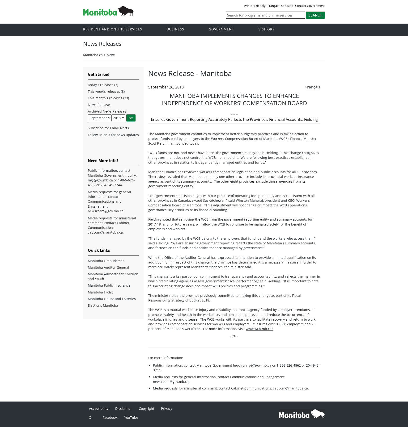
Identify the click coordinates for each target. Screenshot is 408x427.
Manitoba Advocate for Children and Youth (113, 276)
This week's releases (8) (106, 91)
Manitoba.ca (93, 55)
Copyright (146, 408)
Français (273, 6)
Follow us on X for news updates (113, 135)
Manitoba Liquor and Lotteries (112, 299)
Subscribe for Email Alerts (108, 128)
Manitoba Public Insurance (109, 285)
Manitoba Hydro (100, 292)
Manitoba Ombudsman (106, 261)
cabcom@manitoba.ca (290, 388)
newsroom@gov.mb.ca (171, 381)
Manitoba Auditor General (108, 267)
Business (175, 29)
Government (221, 29)
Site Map (287, 6)
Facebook (110, 417)
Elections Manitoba (103, 305)
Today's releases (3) (103, 85)
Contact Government (310, 6)
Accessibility (98, 408)
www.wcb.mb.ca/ (259, 329)
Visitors (267, 29)
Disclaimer (123, 408)
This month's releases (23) (108, 98)
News (111, 55)
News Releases (99, 104)
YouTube (131, 417)
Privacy (166, 408)
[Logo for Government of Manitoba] (108, 14)
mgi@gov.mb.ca (258, 365)
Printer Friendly (255, 6)
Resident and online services (112, 29)
